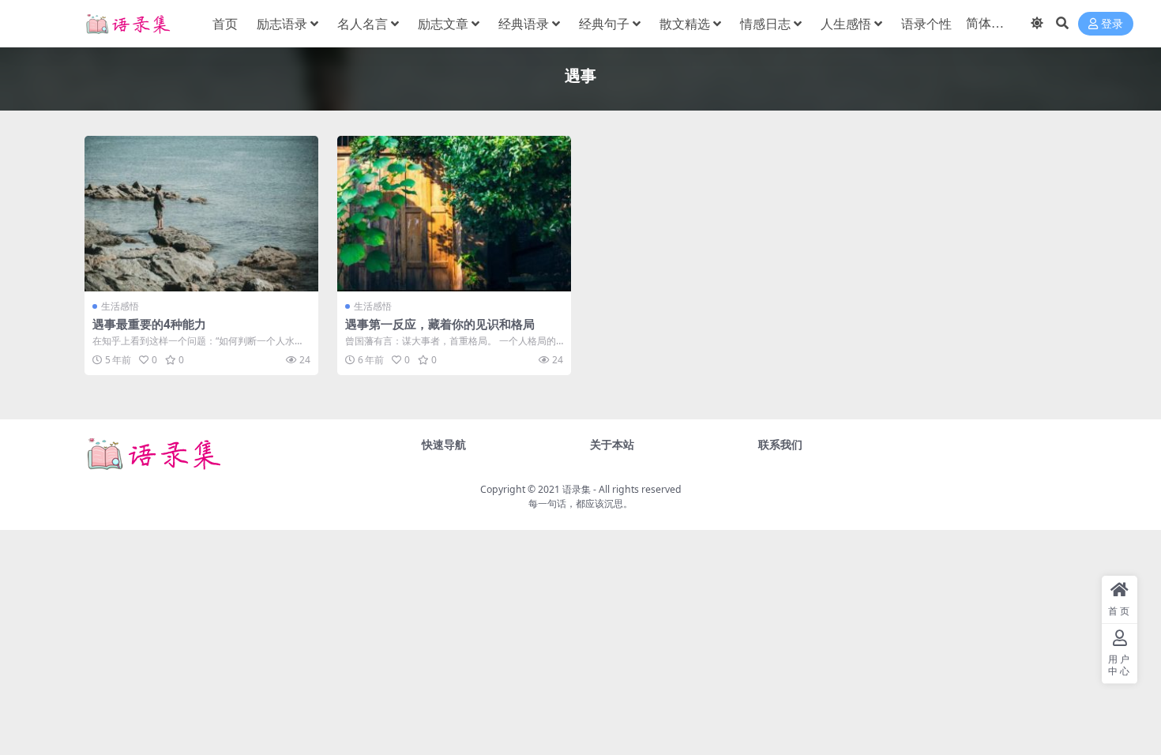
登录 (1112, 24)
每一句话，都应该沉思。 (580, 503)
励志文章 (443, 23)
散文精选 (684, 23)
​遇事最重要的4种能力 (149, 324)
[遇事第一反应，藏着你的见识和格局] (454, 213)
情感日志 (765, 23)
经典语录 (523, 23)
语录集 (576, 489)
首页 (225, 23)
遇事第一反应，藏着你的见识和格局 (440, 324)
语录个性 (926, 23)
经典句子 (604, 23)
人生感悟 (846, 23)
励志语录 (282, 23)
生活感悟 (120, 306)
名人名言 (362, 23)
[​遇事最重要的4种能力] (201, 213)
